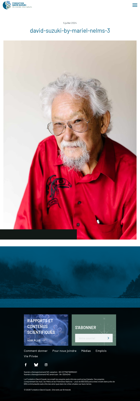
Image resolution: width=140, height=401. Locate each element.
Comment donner (36, 351)
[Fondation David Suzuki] (17, 5)
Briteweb (67, 389)
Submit (108, 338)
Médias (86, 351)
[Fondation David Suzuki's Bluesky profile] (35, 364)
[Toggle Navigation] (135, 5)
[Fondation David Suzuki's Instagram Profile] (46, 364)
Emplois (101, 351)
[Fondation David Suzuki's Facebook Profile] (25, 364)
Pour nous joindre (64, 351)
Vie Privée (31, 356)
